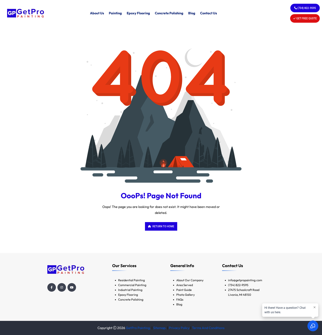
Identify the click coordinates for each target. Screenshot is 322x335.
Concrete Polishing (169, 13)
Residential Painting (131, 280)
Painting (115, 13)
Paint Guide (184, 290)
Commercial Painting (132, 285)
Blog (191, 13)
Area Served (184, 285)
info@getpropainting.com (245, 280)
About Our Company (189, 280)
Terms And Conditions (208, 328)
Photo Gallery (185, 294)
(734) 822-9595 (306, 8)
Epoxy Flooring (138, 13)
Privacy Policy (179, 328)
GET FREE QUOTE (306, 18)
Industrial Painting (130, 290)
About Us (97, 13)
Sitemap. (159, 328)
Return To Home (163, 226)
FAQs (179, 299)
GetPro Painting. (138, 328)
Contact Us (208, 13)
